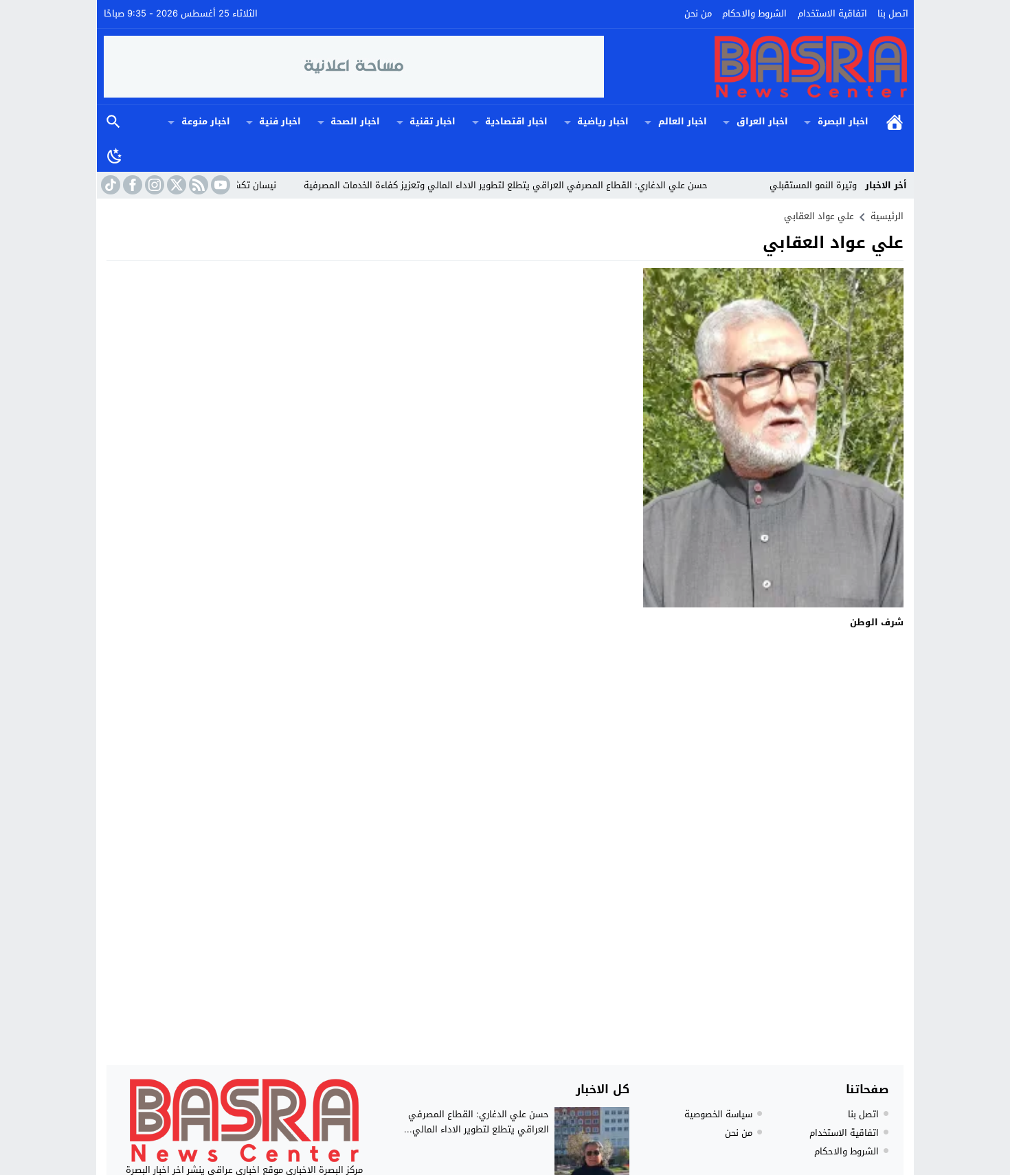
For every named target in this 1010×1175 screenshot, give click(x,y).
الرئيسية (894, 122)
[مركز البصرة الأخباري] (756, 67)
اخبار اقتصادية (516, 121)
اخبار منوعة (205, 121)
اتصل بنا (892, 13)
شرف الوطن (877, 622)
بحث (113, 122)
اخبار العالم (682, 121)
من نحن (698, 13)
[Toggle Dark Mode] (115, 155)
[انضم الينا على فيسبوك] (131, 184)
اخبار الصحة (355, 121)
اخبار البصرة (843, 121)
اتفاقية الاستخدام (832, 13)
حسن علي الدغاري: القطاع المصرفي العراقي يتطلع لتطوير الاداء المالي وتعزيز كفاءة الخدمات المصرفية (535, 185)
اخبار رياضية (603, 121)
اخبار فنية (280, 121)
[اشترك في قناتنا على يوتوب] (219, 184)
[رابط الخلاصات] (197, 184)
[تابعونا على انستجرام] (153, 184)
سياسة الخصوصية (718, 1114)
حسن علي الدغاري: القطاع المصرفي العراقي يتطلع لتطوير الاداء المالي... (476, 1122)
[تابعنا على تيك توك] (109, 184)
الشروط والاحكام (754, 13)
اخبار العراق (762, 121)
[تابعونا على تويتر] (175, 184)
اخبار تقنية (432, 121)
